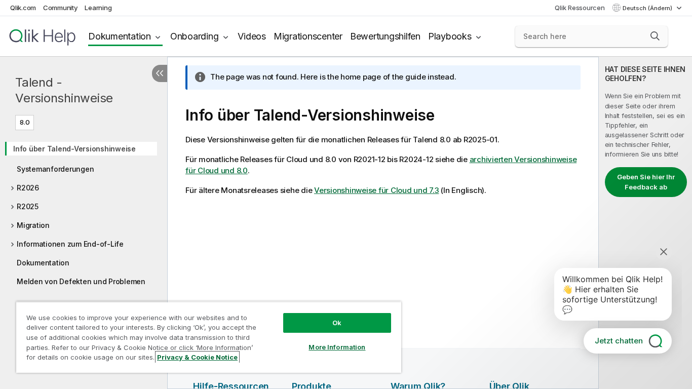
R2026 (28, 187)
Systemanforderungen (55, 169)
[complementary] (645, 223)
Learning (98, 8)
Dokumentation (119, 36)
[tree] (83, 212)
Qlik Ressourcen (579, 8)
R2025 (28, 206)
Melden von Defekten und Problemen (81, 281)
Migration (33, 225)
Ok (336, 323)
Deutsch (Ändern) (648, 8)
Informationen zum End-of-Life (70, 244)
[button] (655, 36)
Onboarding (194, 36)
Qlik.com (23, 8)
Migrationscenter (308, 36)
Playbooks (450, 36)
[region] (208, 337)
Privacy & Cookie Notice (197, 357)
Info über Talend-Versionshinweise (74, 148)
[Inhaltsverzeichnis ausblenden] (159, 73)
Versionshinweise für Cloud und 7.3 (376, 190)
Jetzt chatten (619, 340)
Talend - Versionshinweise (64, 90)
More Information (337, 347)
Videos (252, 36)
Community (60, 8)
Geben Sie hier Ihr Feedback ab (646, 182)
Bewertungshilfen (385, 36)
